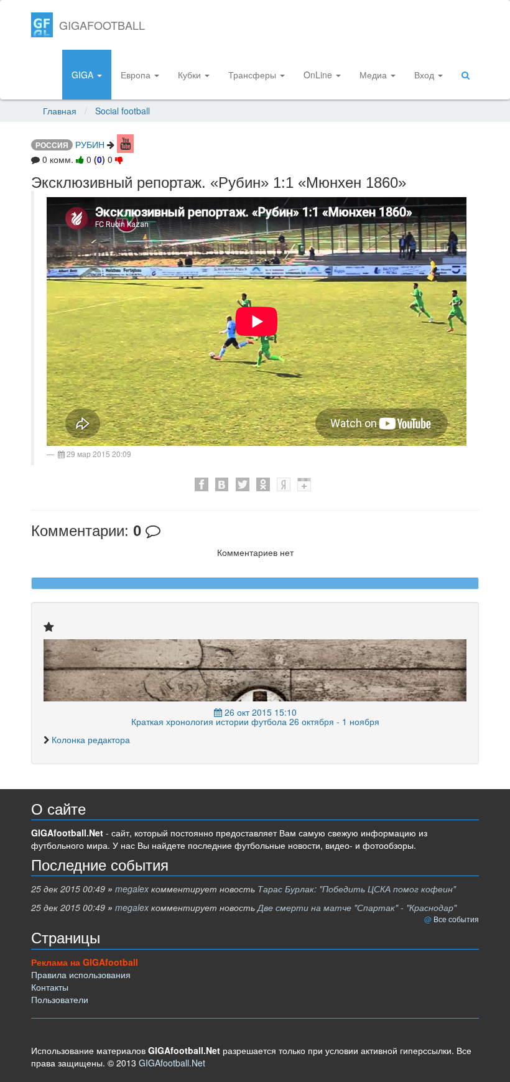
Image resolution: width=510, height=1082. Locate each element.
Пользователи (59, 999)
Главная (59, 110)
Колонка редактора (91, 739)
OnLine (319, 74)
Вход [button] (425, 74)
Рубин (89, 144)
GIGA (84, 74)
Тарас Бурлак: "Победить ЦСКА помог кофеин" (356, 888)
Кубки (190, 74)
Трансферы (253, 74)
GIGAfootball (102, 25)
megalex (132, 888)
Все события (456, 918)
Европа (137, 74)
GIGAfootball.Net (172, 1063)
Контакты (49, 987)
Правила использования (81, 974)
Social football (122, 110)
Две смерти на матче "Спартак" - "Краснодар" (357, 907)
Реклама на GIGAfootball (84, 962)
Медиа (374, 74)
